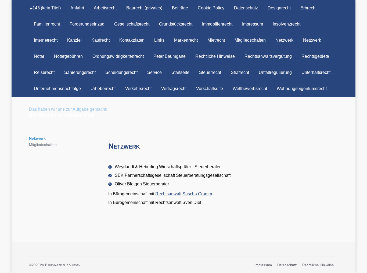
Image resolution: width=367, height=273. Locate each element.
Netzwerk (37, 138)
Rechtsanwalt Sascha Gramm (183, 194)
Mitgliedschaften (43, 144)
